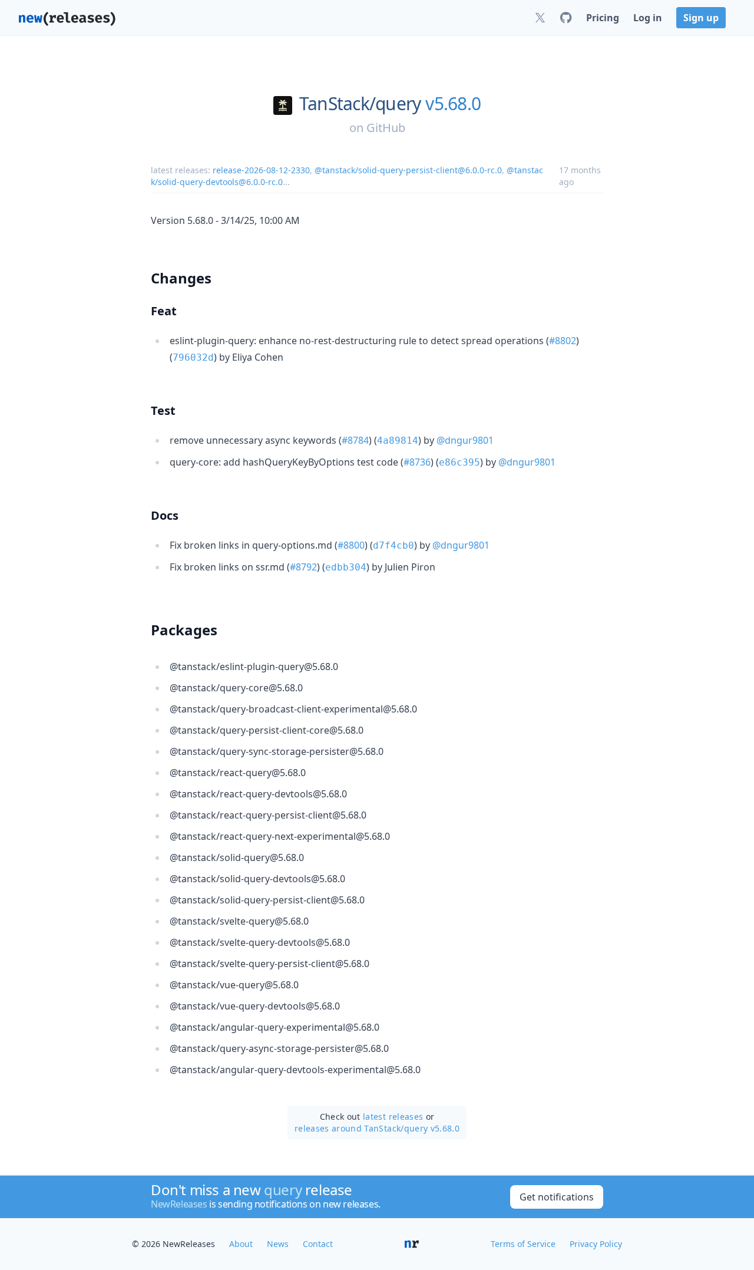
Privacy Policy (596, 1243)
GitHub (385, 128)
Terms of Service (523, 1243)
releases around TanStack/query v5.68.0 (377, 1128)
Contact (318, 1243)
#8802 (562, 340)
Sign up (701, 17)
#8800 (351, 545)
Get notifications (557, 1196)
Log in (647, 17)
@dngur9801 (465, 440)
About (241, 1243)
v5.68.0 (453, 104)
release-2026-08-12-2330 (261, 170)
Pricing (602, 17)
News (278, 1243)
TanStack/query (360, 104)
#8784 (355, 440)
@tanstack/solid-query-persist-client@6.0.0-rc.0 (408, 170)
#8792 (303, 566)
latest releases (393, 1116)
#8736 (417, 462)
